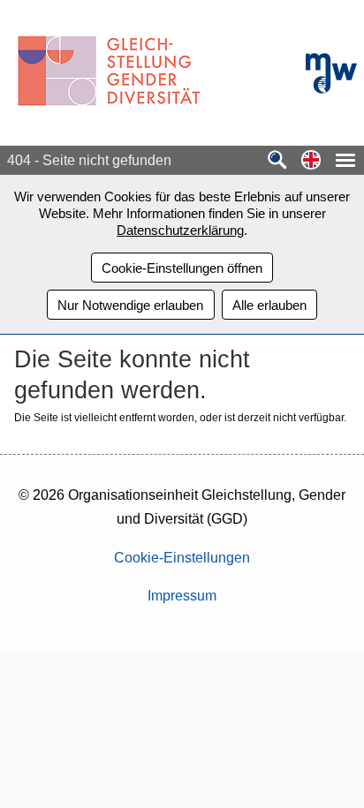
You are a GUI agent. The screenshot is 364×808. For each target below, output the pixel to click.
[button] (311, 161)
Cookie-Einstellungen (182, 557)
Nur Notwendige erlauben (130, 305)
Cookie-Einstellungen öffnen (182, 268)
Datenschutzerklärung (180, 230)
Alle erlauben (269, 305)
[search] (277, 161)
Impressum (182, 595)
